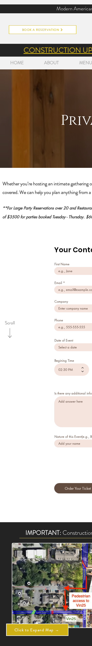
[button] (37, 630)
